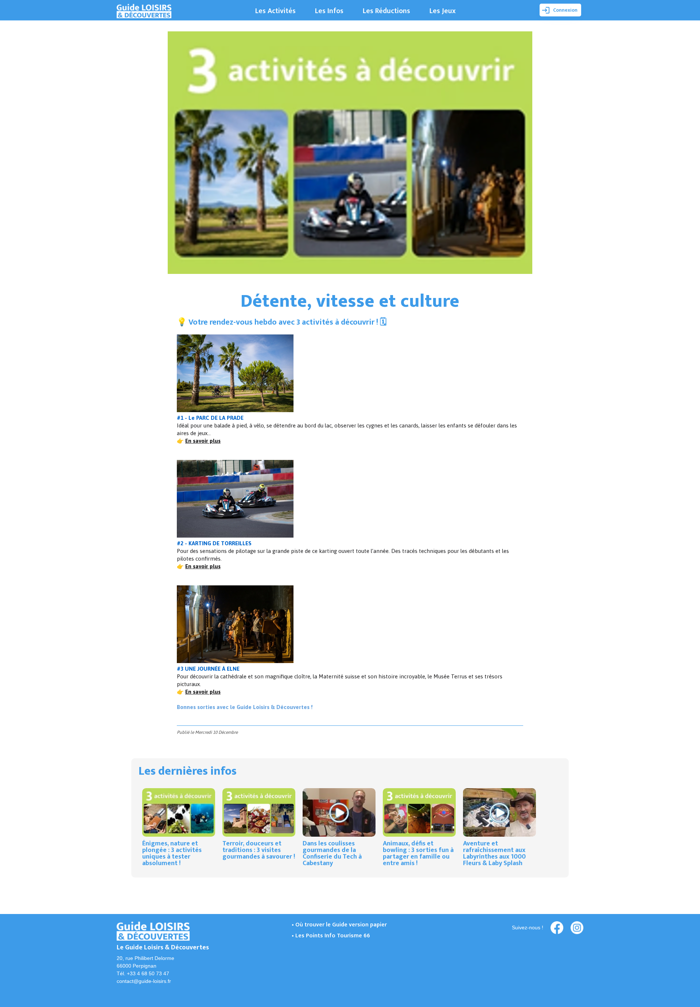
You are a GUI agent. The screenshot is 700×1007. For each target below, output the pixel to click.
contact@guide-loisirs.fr (144, 981)
